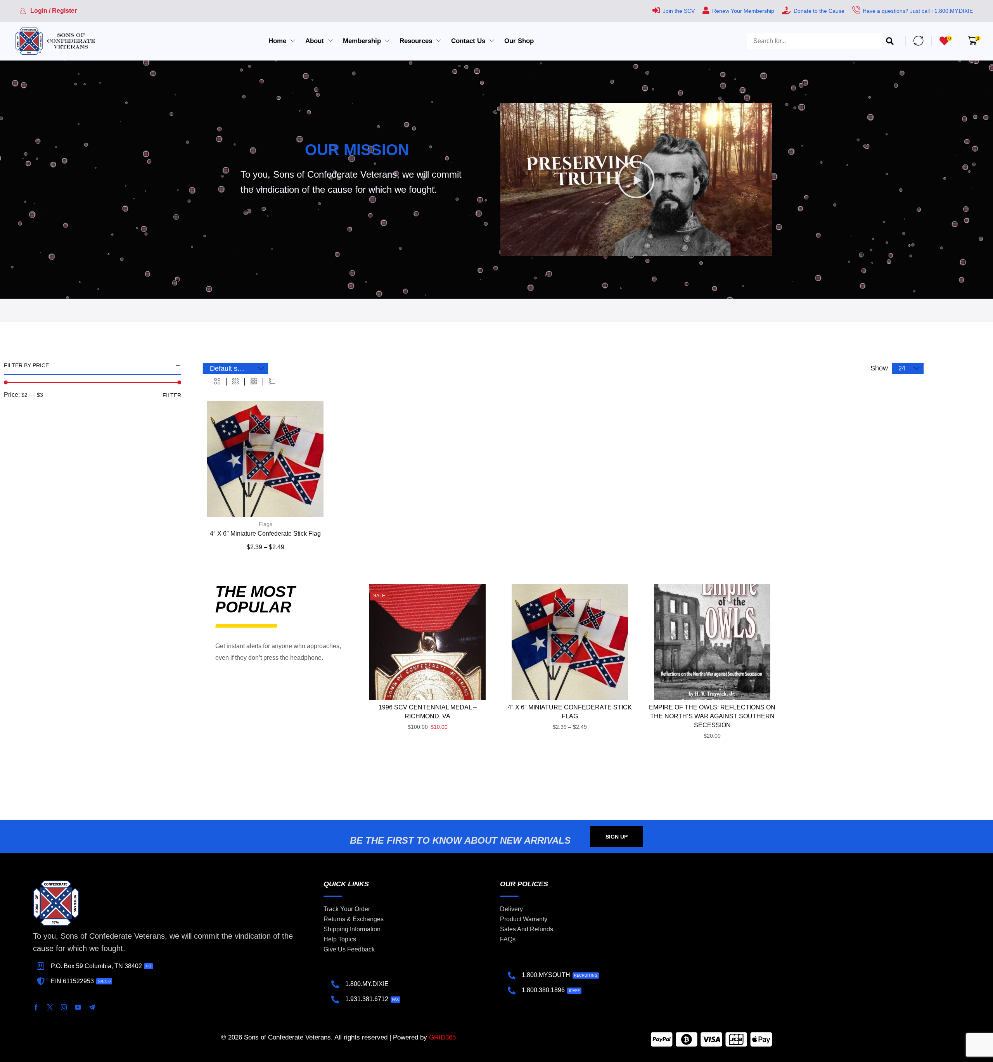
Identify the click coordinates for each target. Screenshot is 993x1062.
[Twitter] (50, 1007)
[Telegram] (92, 1007)
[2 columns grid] (217, 381)
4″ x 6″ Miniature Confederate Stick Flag (265, 533)
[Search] (890, 41)
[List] (272, 381)
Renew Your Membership (743, 11)
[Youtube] (78, 1007)
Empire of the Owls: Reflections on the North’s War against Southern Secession (712, 716)
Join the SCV (679, 11)
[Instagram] (64, 1007)
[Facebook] (36, 1007)
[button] (48, 11)
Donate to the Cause (819, 11)
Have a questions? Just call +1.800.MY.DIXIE (918, 11)
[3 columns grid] (235, 381)
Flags (265, 524)
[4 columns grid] (254, 381)
